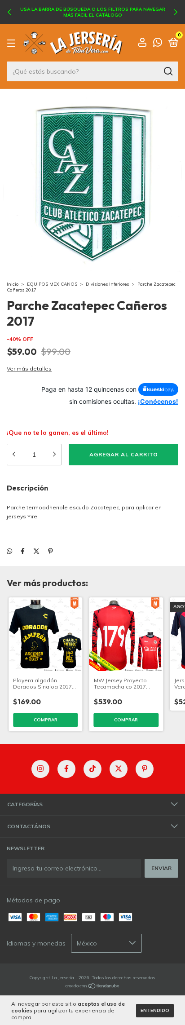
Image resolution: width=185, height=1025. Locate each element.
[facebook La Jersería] (66, 769)
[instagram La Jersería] (40, 769)
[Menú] (13, 43)
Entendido (155, 1010)
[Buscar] (167, 71)
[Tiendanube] (93, 987)
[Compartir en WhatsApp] (9, 551)
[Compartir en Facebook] (23, 551)
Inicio (12, 284)
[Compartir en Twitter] (36, 551)
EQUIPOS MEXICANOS (52, 284)
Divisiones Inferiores (107, 284)
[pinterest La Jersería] (145, 769)
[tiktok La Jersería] (92, 769)
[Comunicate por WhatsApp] (157, 44)
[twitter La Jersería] (119, 769)
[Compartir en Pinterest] (50, 551)
